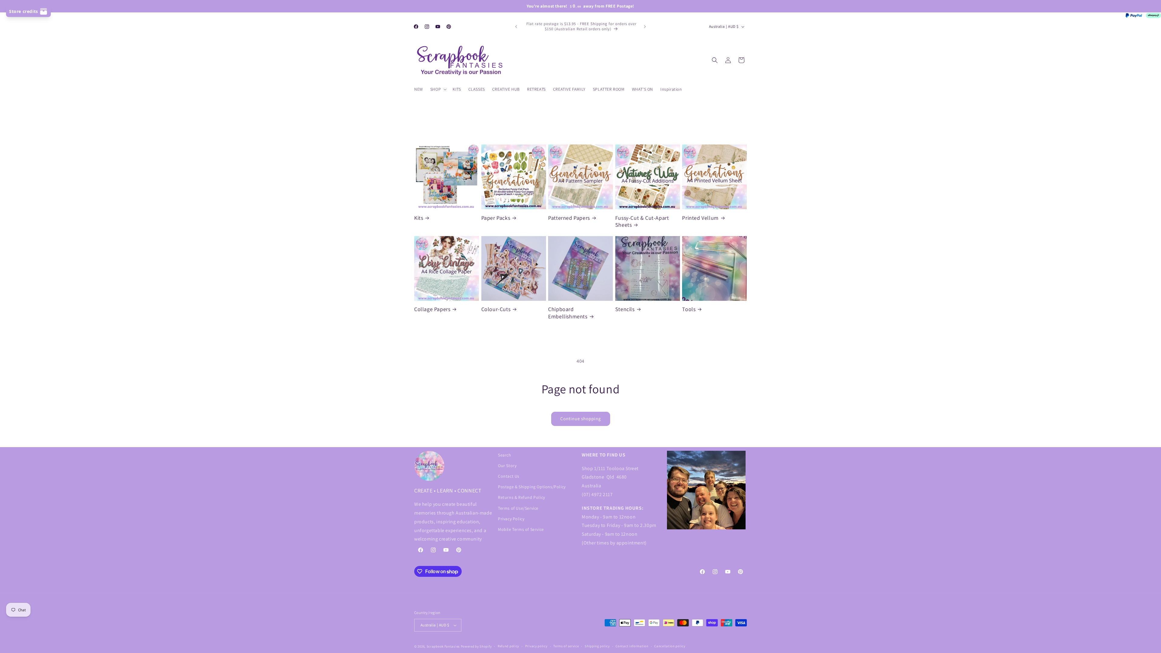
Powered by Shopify (476, 646)
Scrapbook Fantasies (443, 646)
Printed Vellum (700, 217)
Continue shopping (580, 418)
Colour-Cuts (496, 309)
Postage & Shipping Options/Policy (532, 486)
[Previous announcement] (516, 26)
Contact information (632, 646)
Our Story (507, 465)
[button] (438, 89)
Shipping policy (597, 646)
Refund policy (508, 646)
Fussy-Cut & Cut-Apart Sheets (642, 221)
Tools (688, 309)
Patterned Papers (569, 217)
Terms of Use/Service (518, 508)
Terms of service (566, 646)
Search (504, 455)
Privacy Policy (511, 518)
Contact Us (508, 476)
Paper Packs (495, 217)
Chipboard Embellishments (567, 313)
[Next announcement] (645, 26)
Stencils (625, 309)
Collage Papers (432, 309)
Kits (418, 217)
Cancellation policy (669, 646)
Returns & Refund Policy (521, 497)
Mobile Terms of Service (521, 529)
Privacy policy (536, 646)
